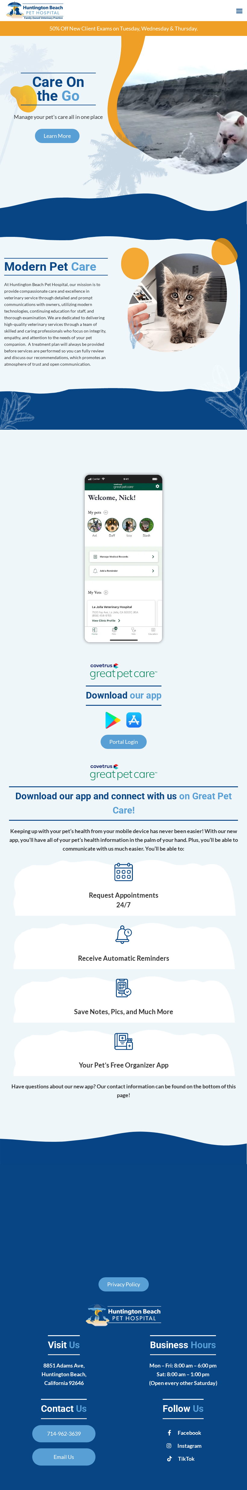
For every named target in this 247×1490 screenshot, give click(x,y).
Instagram (189, 1445)
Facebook (189, 1432)
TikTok (186, 1458)
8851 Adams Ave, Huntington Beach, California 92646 (64, 1374)
